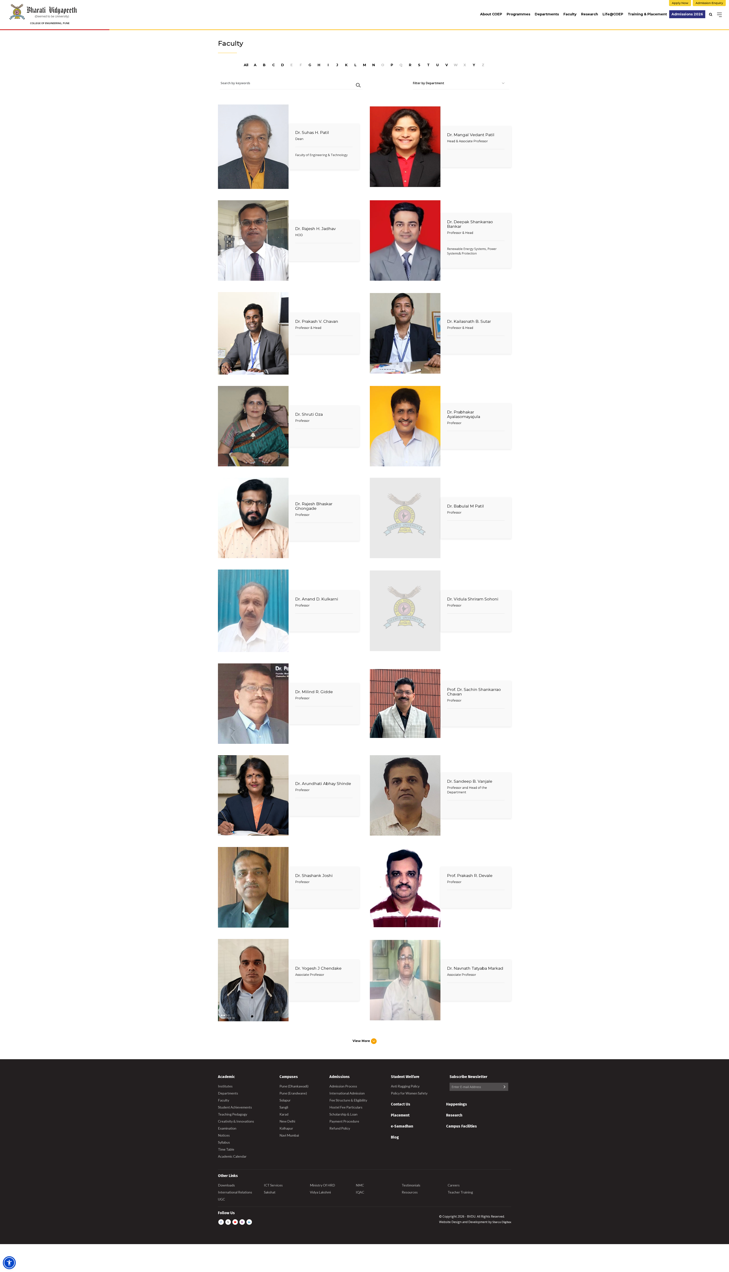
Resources (410, 1192)
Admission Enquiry (709, 3)
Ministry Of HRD (322, 1185)
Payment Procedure (344, 1121)
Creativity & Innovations (236, 1121)
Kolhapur (286, 1128)
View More (362, 1041)
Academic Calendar (232, 1156)
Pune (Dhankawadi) (293, 1086)
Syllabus (224, 1142)
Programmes (518, 14)
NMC (360, 1185)
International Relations (235, 1192)
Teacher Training (460, 1192)
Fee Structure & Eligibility (348, 1100)
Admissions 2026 (687, 14)
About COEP (491, 14)
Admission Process (343, 1086)
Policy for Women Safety (409, 1093)
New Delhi (287, 1121)
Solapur (285, 1100)
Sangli (283, 1107)
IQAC (360, 1192)
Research (589, 14)
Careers (454, 1185)
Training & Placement (647, 14)
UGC (221, 1199)
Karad (283, 1114)
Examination (227, 1128)
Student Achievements (235, 1107)
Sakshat (269, 1192)
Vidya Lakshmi (320, 1192)
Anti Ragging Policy (405, 1086)
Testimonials (411, 1185)
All (246, 65)
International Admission (347, 1093)
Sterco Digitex (501, 1222)
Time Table (226, 1149)
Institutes (225, 1086)
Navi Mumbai (289, 1135)
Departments (547, 14)
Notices (224, 1135)
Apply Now (680, 3)
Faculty (570, 14)
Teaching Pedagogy (232, 1114)
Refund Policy (339, 1128)
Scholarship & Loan (343, 1114)
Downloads (226, 1185)
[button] (9, 1262)
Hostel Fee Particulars (345, 1107)
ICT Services (273, 1185)
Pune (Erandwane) (293, 1093)
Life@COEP (613, 14)
